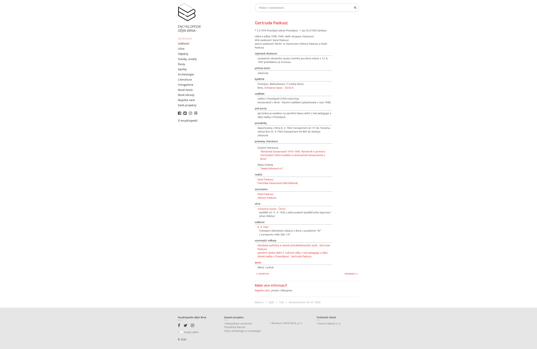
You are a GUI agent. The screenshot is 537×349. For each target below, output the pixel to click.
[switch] (180, 332)
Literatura (185, 79)
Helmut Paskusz (267, 197)
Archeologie (186, 74)
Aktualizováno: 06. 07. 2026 (305, 302)
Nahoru (259, 302)
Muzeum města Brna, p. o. (286, 323)
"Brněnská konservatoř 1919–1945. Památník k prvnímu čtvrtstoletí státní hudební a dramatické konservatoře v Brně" (292, 155)
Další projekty (187, 105)
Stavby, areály (187, 59)
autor (258, 262)
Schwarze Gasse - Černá (277, 87)
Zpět (271, 302)
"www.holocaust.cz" (271, 168)
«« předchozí (262, 273)
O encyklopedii (187, 120)
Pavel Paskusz (266, 194)
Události (183, 43)
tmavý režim (191, 332)
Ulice (181, 49)
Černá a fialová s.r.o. (329, 323)
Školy (181, 64)
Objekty (183, 54)
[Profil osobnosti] (196, 113)
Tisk (281, 302)
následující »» (351, 273)
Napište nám (186, 100)
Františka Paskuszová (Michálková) (278, 183)
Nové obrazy (186, 95)
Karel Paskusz (265, 179)
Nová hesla (185, 90)
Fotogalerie (185, 85)
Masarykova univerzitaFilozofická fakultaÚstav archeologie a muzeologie (242, 327)
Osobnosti (185, 38)
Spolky (182, 69)
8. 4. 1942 (263, 227)
